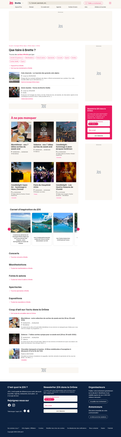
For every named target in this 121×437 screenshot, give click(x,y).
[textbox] (55, 399)
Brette (18, 3)
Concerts (59, 57)
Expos (23, 61)
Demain (31, 7)
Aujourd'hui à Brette (16, 65)
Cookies (41, 428)
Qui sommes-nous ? (13, 428)
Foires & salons (40, 57)
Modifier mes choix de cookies (55, 428)
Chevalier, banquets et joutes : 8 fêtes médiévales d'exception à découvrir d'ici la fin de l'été (46, 350)
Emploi (103, 428)
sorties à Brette (23, 54)
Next (78, 229)
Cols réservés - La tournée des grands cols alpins (40, 73)
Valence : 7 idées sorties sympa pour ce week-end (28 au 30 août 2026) (48, 334)
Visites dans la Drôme (27, 98)
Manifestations (29, 57)
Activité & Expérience (16, 57)
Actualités (24, 360)
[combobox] (98, 123)
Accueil (11, 45)
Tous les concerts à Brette (19, 257)
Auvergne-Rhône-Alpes (20, 45)
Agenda (58, 7)
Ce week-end (45, 7)
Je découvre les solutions (98, 417)
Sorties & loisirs (72, 7)
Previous (9, 229)
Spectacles (51, 57)
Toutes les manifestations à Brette (21, 268)
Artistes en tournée (100, 7)
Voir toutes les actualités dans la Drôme (23, 313)
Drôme (38, 45)
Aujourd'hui (18, 7)
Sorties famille (14, 61)
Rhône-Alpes (31, 45)
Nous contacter (93, 428)
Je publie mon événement (98, 401)
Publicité (110, 428)
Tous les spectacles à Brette (19, 291)
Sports (67, 57)
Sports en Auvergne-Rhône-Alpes (30, 82)
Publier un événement (94, 3)
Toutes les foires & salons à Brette (21, 279)
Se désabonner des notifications (76, 428)
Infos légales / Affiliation (29, 428)
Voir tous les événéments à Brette (21, 68)
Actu (86, 7)
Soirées (74, 57)
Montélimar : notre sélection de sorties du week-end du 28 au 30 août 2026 (48, 319)
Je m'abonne (99, 136)
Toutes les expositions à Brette (20, 302)
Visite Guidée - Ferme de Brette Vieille (35, 88)
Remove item (97, 124)
